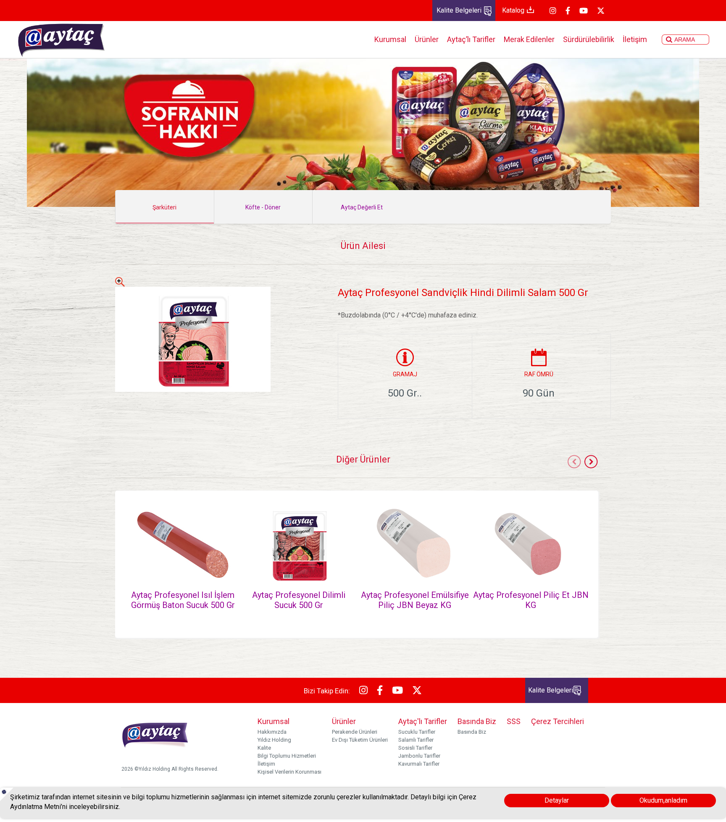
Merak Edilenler (529, 39)
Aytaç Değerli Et (362, 207)
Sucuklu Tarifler (416, 732)
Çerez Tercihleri (557, 721)
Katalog (514, 10)
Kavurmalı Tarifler (418, 764)
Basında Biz (477, 721)
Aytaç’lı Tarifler (471, 39)
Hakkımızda (272, 732)
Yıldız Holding (274, 740)
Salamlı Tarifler (416, 740)
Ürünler (427, 39)
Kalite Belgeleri (460, 10)
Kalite (264, 748)
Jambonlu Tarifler (419, 756)
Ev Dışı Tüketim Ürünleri (360, 740)
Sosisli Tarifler (415, 748)
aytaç (61, 39)
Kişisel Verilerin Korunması (289, 772)
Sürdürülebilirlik (588, 39)
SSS (514, 721)
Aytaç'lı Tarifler (422, 721)
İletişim (635, 39)
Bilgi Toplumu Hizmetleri (287, 756)
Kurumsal (390, 39)
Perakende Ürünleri (354, 732)
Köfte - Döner (263, 207)
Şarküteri (164, 207)
